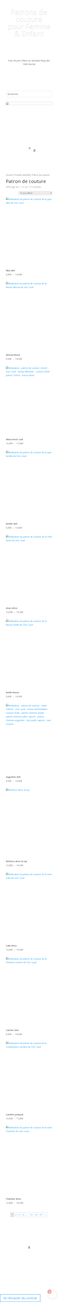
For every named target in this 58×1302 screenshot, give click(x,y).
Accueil (9, 175)
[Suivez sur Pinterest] (32, 1233)
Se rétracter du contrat (20, 1298)
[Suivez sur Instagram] (26, 1233)
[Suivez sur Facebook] (19, 1233)
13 (31, 1214)
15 (40, 1214)
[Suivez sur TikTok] (38, 1233)
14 (36, 1214)
